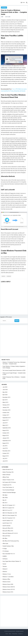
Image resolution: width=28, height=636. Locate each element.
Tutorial (4, 564)
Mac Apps (5, 495)
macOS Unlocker (6, 525)
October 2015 (6, 433)
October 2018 (6, 412)
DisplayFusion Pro (7, 485)
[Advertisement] (14, 340)
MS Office (5, 538)
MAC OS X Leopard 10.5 (8, 507)
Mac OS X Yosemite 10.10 (9, 518)
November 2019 (6, 397)
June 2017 (5, 422)
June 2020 (5, 389)
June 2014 (5, 448)
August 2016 (6, 430)
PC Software (6, 551)
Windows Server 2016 (8, 592)
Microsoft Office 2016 (8, 530)
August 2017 (6, 420)
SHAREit (5, 556)
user (2, 16)
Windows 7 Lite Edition (8, 576)
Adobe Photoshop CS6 (8, 472)
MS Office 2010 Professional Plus (11, 541)
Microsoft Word (6, 535)
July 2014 (5, 445)
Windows (9, 276)
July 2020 (5, 387)
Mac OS (3, 276)
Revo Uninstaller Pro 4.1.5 (9, 553)
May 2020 (5, 392)
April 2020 (5, 394)
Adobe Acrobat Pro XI (8, 469)
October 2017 (6, 415)
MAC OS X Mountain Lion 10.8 (10, 513)
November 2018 (6, 410)
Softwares (5, 558)
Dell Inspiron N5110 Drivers (9, 482)
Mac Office (5, 497)
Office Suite (5, 543)
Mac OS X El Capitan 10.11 (9, 505)
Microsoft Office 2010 (8, 528)
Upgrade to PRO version (6, 317)
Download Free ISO (11, 631)
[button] (23, 2)
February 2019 (6, 405)
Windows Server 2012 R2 (9, 589)
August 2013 (6, 456)
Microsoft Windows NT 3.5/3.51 (10, 533)
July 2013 (5, 458)
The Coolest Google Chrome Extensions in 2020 (14, 370)
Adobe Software (6, 474)
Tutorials (4, 7)
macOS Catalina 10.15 (8, 520)
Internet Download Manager (9, 492)
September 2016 (7, 428)
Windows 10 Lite (7, 574)
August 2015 (6, 435)
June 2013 (5, 461)
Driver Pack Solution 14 (8, 487)
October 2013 (6, 453)
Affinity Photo (6, 477)
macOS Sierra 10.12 (7, 523)
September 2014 (7, 440)
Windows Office (6, 579)
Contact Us (20, 633)
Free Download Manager (8, 490)
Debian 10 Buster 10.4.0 (8, 479)
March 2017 (5, 425)
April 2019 (5, 399)
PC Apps (5, 548)
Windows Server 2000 (8, 584)
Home (7, 633)
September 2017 (7, 417)
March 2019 (5, 402)
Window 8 (5, 569)
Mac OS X (5, 502)
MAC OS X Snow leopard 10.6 (10, 515)
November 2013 (6, 450)
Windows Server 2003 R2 (9, 587)
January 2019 (6, 407)
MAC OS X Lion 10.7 (7, 510)
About (10, 633)
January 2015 (6, 438)
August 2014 (6, 443)
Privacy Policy (14, 633)
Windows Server (6, 581)
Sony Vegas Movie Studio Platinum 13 (12, 561)
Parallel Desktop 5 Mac (8, 546)
